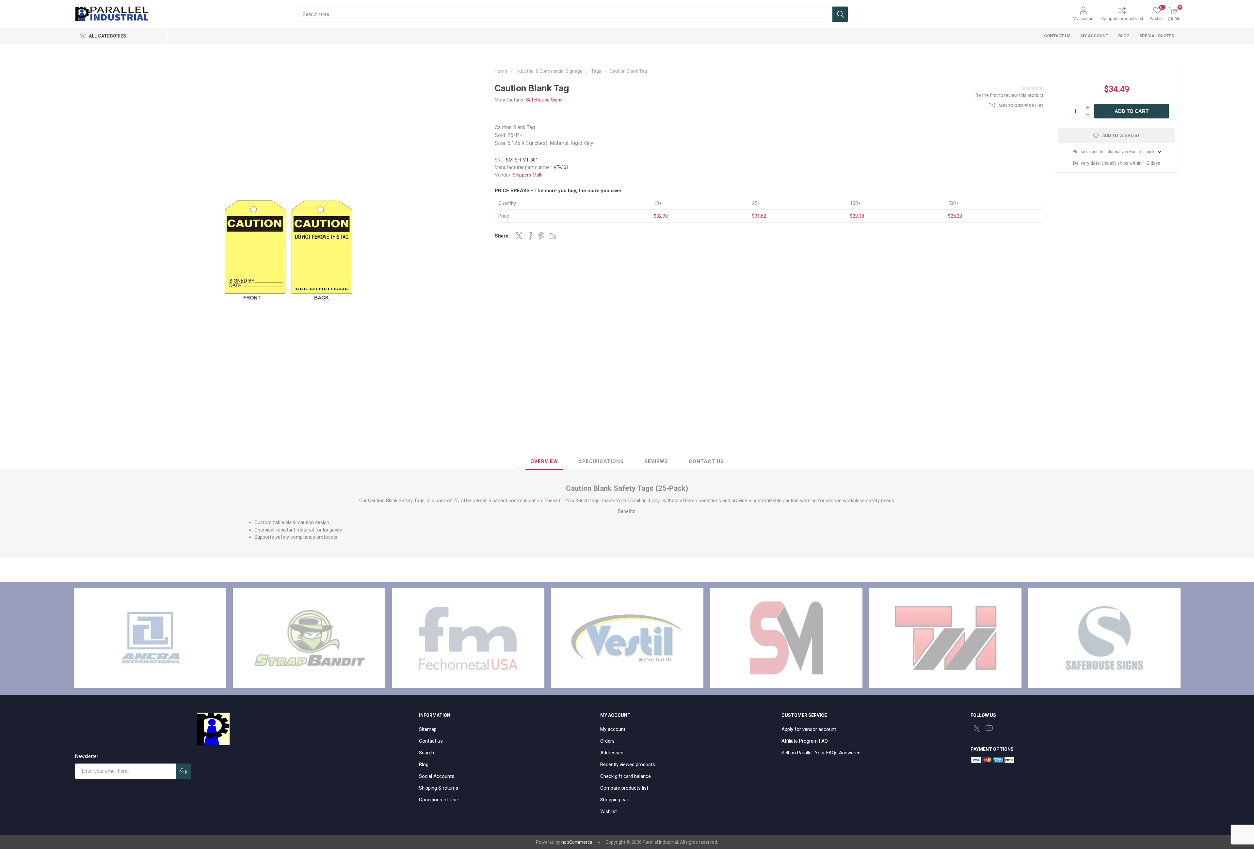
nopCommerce (576, 842)
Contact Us (706, 461)
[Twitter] (977, 728)
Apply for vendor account (808, 729)
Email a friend (552, 235)
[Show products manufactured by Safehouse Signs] (1104, 638)
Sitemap (428, 729)
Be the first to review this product (1009, 95)
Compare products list (1122, 18)
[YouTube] (989, 728)
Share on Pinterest (541, 235)
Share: (502, 236)
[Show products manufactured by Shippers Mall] (786, 638)
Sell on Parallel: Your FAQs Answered (820, 753)
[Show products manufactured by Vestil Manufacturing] (627, 638)
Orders (607, 741)
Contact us (431, 741)
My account (1084, 18)
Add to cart (1132, 111)
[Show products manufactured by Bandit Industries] (309, 638)
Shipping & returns (438, 788)
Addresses (611, 753)
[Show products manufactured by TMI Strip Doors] (945, 638)
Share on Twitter (519, 235)
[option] (150, 638)
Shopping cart (615, 800)
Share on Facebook (530, 235)
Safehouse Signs (544, 100)
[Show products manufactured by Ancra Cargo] (150, 638)
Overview (544, 461)
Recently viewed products (627, 764)
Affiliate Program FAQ (804, 741)
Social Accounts (436, 776)
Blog (423, 764)
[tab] (544, 462)
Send (183, 771)
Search (840, 14)
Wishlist (608, 811)
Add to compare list (1020, 105)
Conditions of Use (438, 800)
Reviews (656, 461)
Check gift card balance (625, 776)
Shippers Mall (527, 175)
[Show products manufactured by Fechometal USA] (468, 638)
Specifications (601, 461)
